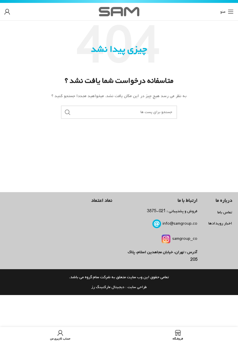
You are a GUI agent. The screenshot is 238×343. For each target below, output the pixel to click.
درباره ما (224, 200)
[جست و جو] (67, 112)
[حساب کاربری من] (7, 11)
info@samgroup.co (180, 224)
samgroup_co (184, 239)
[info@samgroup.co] (156, 223)
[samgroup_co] (166, 239)
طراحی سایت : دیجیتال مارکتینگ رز (119, 287)
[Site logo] (119, 12)
